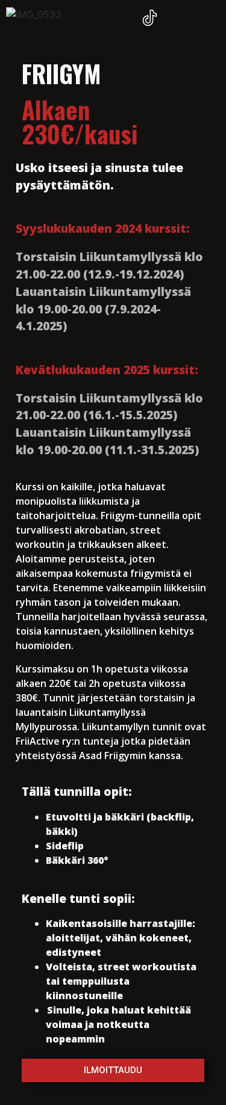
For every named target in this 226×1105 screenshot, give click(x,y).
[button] (208, 19)
